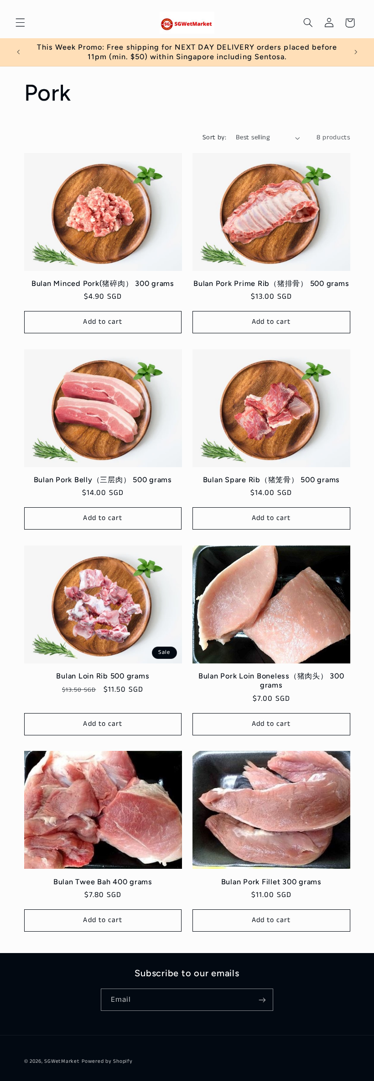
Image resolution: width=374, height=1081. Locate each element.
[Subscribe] (262, 1000)
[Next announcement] (356, 52)
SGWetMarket (61, 1061)
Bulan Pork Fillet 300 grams (271, 881)
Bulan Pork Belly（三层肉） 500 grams (103, 479)
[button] (20, 22)
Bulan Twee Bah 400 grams (102, 881)
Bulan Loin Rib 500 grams (102, 676)
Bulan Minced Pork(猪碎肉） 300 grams (102, 283)
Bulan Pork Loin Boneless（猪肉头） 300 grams (271, 680)
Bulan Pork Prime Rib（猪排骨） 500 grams (271, 283)
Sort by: (214, 137)
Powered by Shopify (107, 1061)
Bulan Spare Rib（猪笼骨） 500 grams (271, 479)
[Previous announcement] (18, 52)
